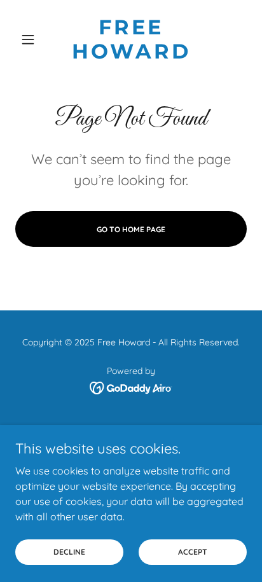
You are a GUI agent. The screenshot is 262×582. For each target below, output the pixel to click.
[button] (32, 39)
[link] (131, 39)
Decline (69, 552)
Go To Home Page (131, 229)
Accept (192, 552)
